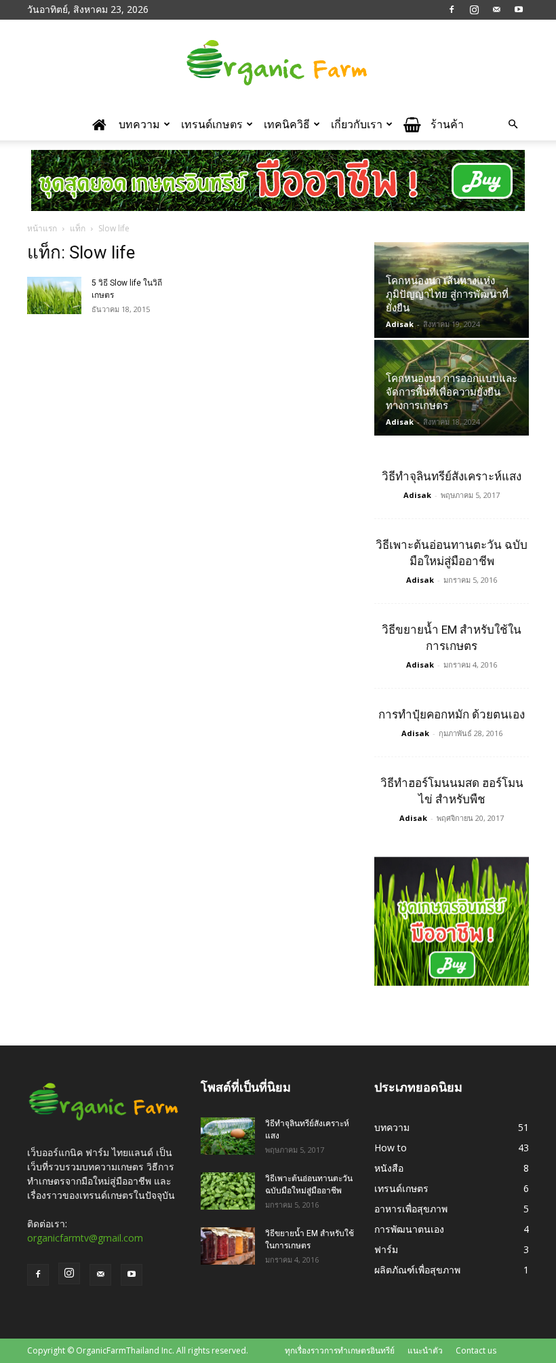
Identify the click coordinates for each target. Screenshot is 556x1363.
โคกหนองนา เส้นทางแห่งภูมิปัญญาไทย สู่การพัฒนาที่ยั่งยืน (447, 294)
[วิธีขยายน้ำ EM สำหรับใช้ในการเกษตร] (228, 1246)
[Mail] (496, 9)
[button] (512, 124)
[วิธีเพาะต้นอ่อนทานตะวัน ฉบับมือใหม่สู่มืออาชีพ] (228, 1191)
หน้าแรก (42, 228)
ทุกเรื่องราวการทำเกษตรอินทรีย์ (340, 1350)
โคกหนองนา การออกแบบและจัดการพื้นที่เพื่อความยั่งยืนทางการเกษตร (451, 392)
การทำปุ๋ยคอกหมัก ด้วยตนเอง (451, 714)
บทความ (139, 124)
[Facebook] (451, 9)
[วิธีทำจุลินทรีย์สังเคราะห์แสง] (228, 1136)
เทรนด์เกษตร (212, 124)
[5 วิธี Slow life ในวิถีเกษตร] (54, 295)
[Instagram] (474, 9)
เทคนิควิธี (287, 124)
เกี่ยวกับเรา (356, 124)
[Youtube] (519, 9)
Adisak (400, 324)
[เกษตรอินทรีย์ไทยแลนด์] (278, 64)
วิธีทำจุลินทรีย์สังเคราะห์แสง (451, 476)
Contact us (476, 1350)
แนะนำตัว (425, 1350)
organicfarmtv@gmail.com (85, 1237)
